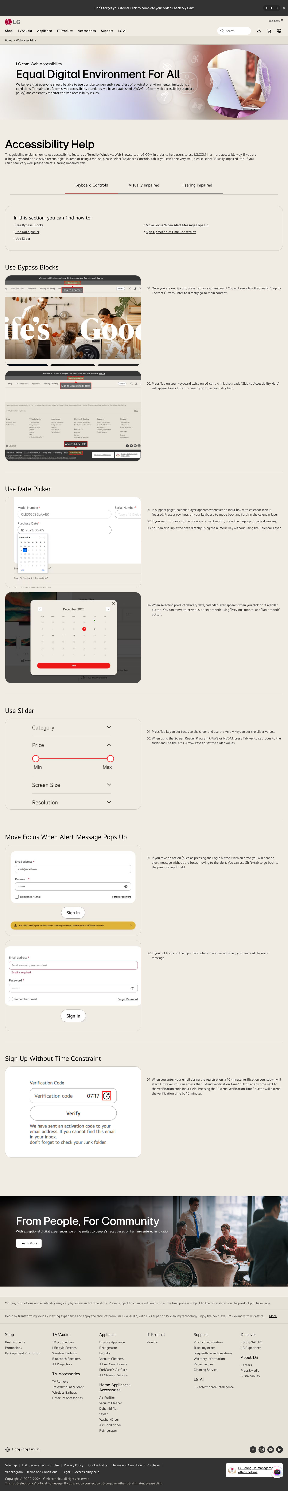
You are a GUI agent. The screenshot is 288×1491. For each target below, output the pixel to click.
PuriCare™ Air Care (113, 1370)
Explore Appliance (112, 1342)
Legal (66, 1472)
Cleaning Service (205, 1370)
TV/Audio (25, 31)
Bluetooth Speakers (66, 1359)
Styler (103, 1414)
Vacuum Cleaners (111, 1359)
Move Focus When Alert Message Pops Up (177, 225)
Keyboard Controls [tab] (91, 184)
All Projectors (62, 1364)
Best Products (15, 1342)
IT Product (65, 31)
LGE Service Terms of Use (40, 1465)
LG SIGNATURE (252, 1342)
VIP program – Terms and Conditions (31, 1472)
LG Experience (251, 1348)
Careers (246, 1365)
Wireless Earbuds (64, 1353)
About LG (249, 1357)
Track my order (204, 1348)
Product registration (208, 1342)
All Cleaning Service (113, 1375)
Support (107, 31)
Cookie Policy (98, 1465)
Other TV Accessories (67, 1398)
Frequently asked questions (213, 1353)
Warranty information (209, 1359)
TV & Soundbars (63, 1342)
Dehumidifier (108, 1409)
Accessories (87, 31)
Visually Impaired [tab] (144, 184)
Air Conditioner (110, 1425)
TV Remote (60, 1381)
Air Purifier (107, 1398)
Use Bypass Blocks (29, 225)
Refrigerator (108, 1348)
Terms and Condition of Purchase (136, 1465)
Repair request (204, 1364)
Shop (9, 31)
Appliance (44, 31)
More (273, 1316)
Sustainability (250, 1376)
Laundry (104, 1353)
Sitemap (11, 1465)
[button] (234, 31)
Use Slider (22, 239)
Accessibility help (87, 1472)
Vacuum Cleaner (110, 1403)
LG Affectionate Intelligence (214, 1387)
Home (8, 40)
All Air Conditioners (113, 1364)
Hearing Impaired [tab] (197, 184)
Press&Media (250, 1370)
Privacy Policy (73, 1465)
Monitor (152, 1342)
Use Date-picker (27, 232)
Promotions (13, 1348)
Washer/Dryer (109, 1419)
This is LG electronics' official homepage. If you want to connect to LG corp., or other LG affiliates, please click (83, 1483)
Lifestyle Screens (64, 1348)
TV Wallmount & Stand (68, 1387)
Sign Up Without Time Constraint (171, 232)
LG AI (122, 31)
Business (274, 20)
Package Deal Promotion (22, 1353)
